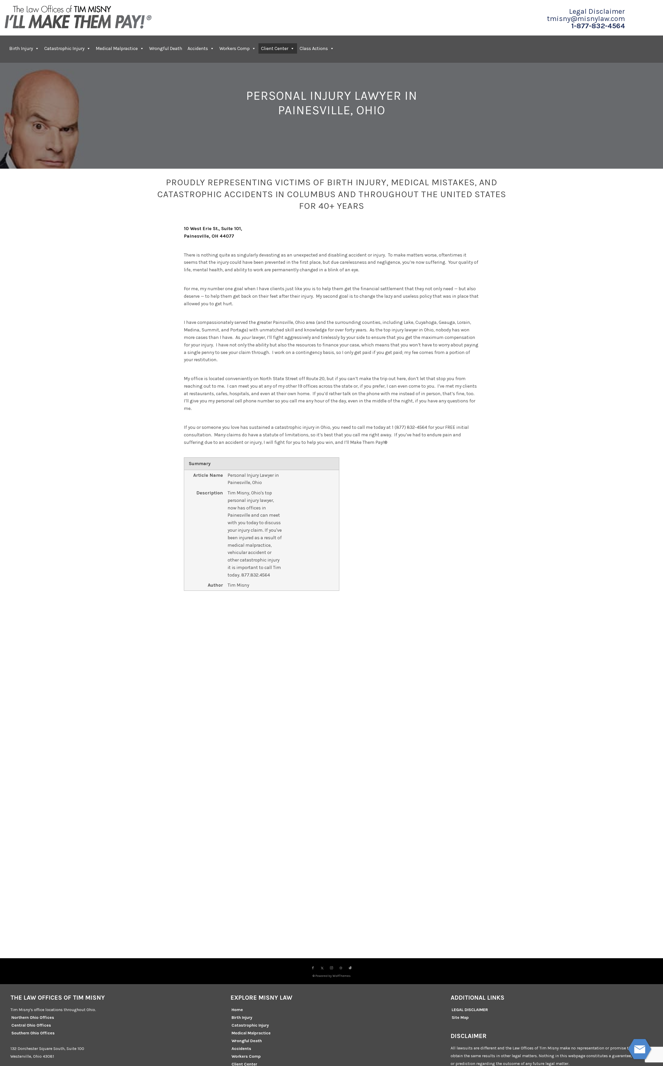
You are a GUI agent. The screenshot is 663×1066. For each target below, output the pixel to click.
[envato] (350, 968)
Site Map (460, 1017)
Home (237, 1009)
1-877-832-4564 (598, 26)
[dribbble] (341, 968)
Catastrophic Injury (64, 48)
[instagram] (331, 968)
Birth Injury (21, 48)
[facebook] (313, 968)
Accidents (198, 48)
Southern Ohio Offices (33, 1033)
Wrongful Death (165, 48)
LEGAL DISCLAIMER (470, 1009)
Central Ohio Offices (31, 1025)
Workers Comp (234, 48)
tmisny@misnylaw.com (586, 18)
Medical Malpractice (117, 48)
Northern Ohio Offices (32, 1017)
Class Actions (314, 48)
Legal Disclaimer (597, 11)
